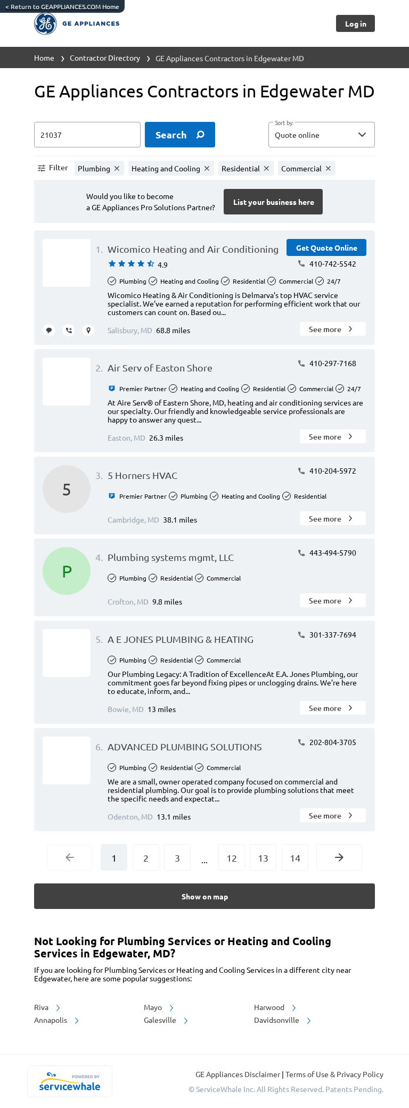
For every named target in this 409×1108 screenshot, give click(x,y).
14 (295, 857)
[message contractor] (49, 330)
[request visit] (88, 330)
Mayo (153, 1007)
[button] (321, 134)
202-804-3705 (332, 742)
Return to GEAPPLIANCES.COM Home (62, 6)
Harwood (270, 1007)
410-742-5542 (332, 263)
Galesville (161, 1019)
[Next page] (339, 857)
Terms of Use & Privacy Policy (334, 1074)
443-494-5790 (332, 552)
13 (263, 857)
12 (231, 857)
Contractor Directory (105, 57)
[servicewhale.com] (69, 1081)
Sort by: (284, 123)
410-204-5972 (332, 470)
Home (44, 57)
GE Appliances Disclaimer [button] (238, 1074)
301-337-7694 (332, 634)
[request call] (68, 330)
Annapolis (51, 1019)
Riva (42, 1007)
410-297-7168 (332, 363)
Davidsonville (277, 1019)
